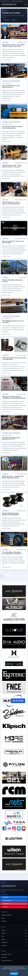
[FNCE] (14, 688)
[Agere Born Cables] (14, 591)
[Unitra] (14, 839)
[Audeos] (14, 604)
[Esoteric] (14, 675)
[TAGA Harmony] (14, 826)
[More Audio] (14, 739)
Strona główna (6, 915)
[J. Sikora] (14, 714)
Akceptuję (14, 973)
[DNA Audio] (14, 643)
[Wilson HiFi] (14, 852)
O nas (3, 918)
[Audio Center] (14, 617)
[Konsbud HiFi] (14, 726)
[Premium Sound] (14, 752)
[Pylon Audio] (14, 765)
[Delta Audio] (14, 663)
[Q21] (14, 778)
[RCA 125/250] (14, 790)
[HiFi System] (14, 701)
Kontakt (4, 921)
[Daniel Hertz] (14, 653)
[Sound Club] (14, 814)
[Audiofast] (14, 630)
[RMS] (14, 803)
